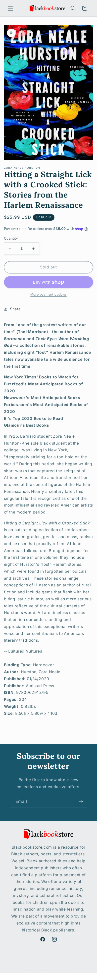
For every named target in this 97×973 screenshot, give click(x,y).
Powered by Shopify (68, 970)
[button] (10, 8)
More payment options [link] (48, 294)
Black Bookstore (39, 970)
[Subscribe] (81, 802)
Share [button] (15, 309)
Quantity (11, 238)
